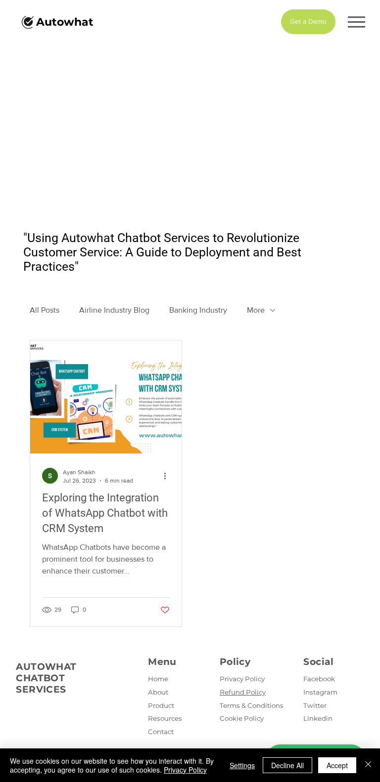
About (158, 692)
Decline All (287, 765)
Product (161, 705)
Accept (337, 765)
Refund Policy (243, 692)
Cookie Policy (242, 718)
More (256, 310)
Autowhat (65, 22)
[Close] (368, 765)
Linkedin (317, 718)
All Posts (44, 310)
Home (158, 679)
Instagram (320, 692)
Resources (165, 718)
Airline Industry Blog (114, 310)
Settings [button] (242, 765)
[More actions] (168, 476)
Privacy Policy (242, 679)
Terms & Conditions (252, 705)
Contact (161, 732)
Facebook (319, 679)
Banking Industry (198, 310)
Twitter (315, 705)
